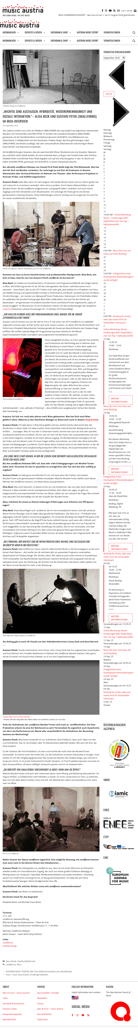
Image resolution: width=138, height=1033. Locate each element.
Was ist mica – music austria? (16, 992)
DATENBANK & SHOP (59, 32)
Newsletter (42, 998)
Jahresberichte (9, 1019)
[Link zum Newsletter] (135, 10)
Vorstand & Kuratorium (13, 1003)
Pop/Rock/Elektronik (26, 961)
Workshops (113, 349)
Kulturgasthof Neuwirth (119, 422)
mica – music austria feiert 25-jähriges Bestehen (27, 974)
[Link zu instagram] (106, 10)
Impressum (42, 1019)
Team (5, 998)
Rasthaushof (114, 573)
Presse (40, 1003)
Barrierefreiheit (44, 1014)
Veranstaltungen (112, 32)
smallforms (8, 942)
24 (105, 270)
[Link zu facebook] (102, 10)
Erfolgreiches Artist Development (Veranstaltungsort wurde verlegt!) (119, 276)
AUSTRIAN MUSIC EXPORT (87, 32)
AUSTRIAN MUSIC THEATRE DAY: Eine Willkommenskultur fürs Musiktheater (39, 971)
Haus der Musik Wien (118, 496)
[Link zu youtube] (110, 10)
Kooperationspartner (12, 1014)
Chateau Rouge (10, 945)
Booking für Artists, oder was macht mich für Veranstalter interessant (117, 319)
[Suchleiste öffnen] (134, 32)
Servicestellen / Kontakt (48, 992)
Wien (19, 964)
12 (105, 211)
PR (120, 506)
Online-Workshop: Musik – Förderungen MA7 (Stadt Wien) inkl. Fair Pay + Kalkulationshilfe (118, 332)
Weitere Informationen (119, 400)
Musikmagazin (9, 32)
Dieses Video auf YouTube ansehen (16, 717)
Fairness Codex (10, 1008)
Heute (109, 94)
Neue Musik (11, 961)
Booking (112, 503)
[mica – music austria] (19, 23)
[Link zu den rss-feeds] (114, 10)
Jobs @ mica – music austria (50, 1008)
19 (105, 247)
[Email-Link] (118, 10)
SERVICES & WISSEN (33, 32)
